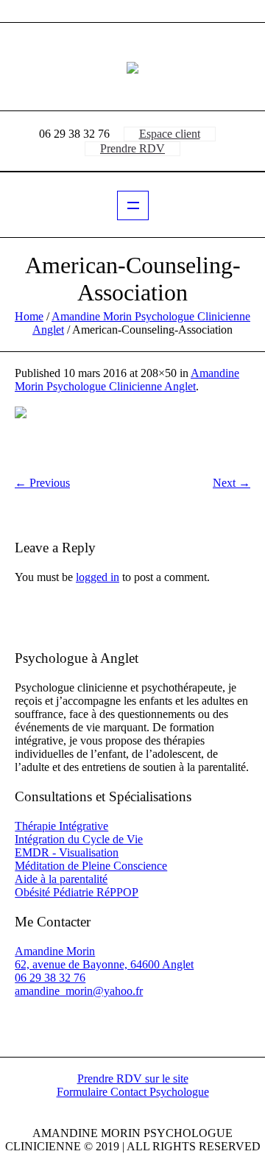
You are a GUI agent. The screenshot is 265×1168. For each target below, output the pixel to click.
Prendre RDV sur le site (132, 1079)
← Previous (42, 482)
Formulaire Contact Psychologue (133, 1092)
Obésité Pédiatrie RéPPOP (76, 892)
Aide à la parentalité (61, 879)
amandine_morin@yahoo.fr (79, 991)
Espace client (169, 133)
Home (29, 316)
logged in (97, 577)
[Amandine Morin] (132, 67)
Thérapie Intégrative (61, 826)
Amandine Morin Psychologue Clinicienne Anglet (127, 380)
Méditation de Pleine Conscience (91, 865)
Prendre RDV (132, 148)
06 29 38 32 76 (50, 977)
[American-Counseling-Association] (132, 435)
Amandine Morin (55, 951)
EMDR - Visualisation (67, 852)
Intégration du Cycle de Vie (79, 839)
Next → (231, 482)
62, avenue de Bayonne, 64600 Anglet (104, 964)
